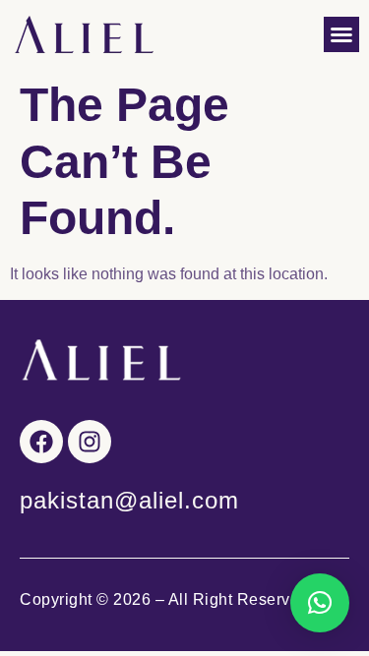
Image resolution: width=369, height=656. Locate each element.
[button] (341, 34)
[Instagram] (89, 441)
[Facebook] (41, 441)
